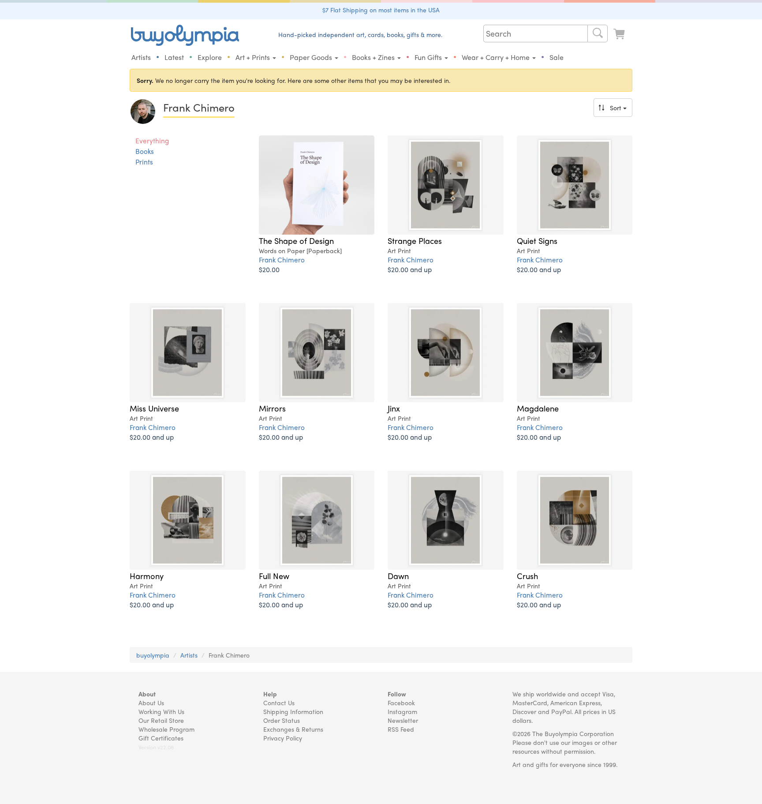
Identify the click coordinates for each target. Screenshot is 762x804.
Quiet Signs (537, 240)
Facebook (401, 702)
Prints (144, 162)
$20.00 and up (410, 269)
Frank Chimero (282, 259)
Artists (141, 57)
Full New (274, 575)
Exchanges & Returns (293, 729)
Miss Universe (154, 408)
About (147, 693)
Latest (174, 57)
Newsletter (403, 720)
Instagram (402, 711)
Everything (152, 141)
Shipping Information (293, 711)
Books (144, 151)
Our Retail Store (161, 720)
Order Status (281, 720)
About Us (151, 702)
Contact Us (279, 702)
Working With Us (161, 711)
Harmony (147, 575)
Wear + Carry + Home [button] (496, 57)
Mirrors (272, 408)
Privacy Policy (282, 737)
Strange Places (415, 240)
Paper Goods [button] (312, 57)
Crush (527, 575)
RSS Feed (401, 729)
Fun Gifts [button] (429, 57)
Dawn (398, 575)
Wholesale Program (166, 729)
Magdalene (538, 408)
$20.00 (269, 269)
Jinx (394, 408)
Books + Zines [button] (374, 57)
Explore (210, 57)
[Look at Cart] (620, 34)
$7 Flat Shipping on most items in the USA (381, 9)
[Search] (597, 33)
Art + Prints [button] (253, 57)
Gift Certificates (160, 737)
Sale (556, 57)
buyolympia (152, 655)
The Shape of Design (296, 240)
